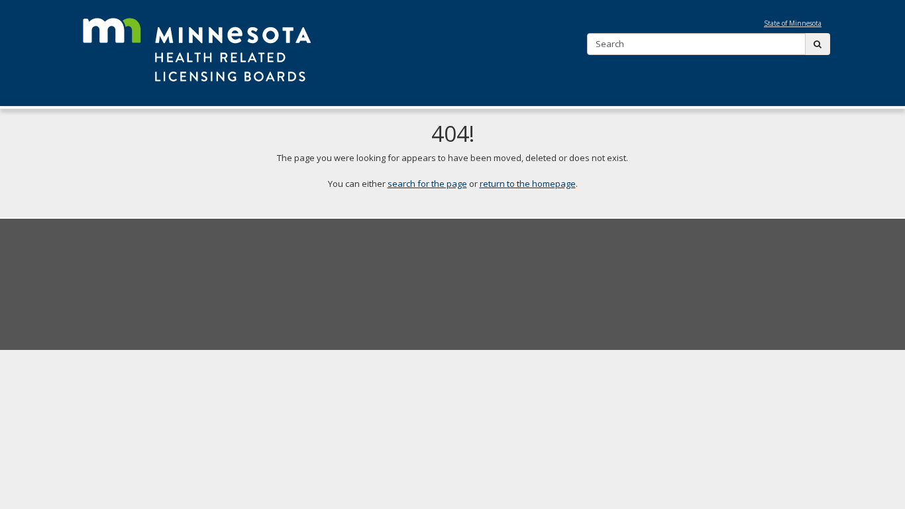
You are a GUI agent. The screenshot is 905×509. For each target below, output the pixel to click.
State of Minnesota (793, 23)
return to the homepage (528, 184)
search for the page (427, 184)
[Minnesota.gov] (197, 47)
